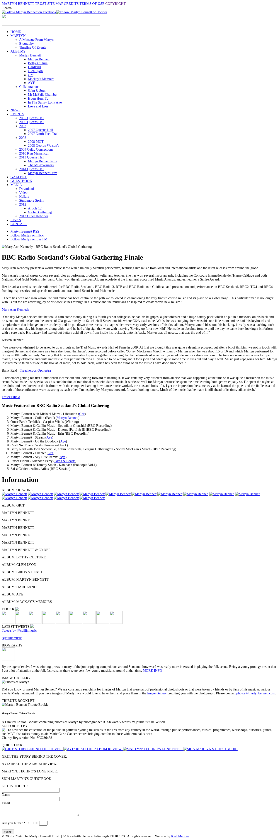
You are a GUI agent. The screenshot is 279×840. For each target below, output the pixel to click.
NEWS (15, 110)
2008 (22, 137)
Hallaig (24, 196)
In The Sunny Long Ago (45, 102)
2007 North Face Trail (43, 134)
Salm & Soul (37, 90)
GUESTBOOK (21, 181)
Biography (26, 43)
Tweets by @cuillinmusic (19, 630)
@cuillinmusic (12, 638)
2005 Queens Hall (31, 118)
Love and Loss (38, 106)
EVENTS (17, 114)
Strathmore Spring (31, 200)
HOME (15, 32)
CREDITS (71, 3)
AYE (31, 83)
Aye (49, 437)
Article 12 (35, 208)
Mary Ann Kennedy (15, 309)
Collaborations (29, 86)
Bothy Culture (38, 63)
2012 (22, 204)
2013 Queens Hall (31, 157)
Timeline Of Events (32, 47)
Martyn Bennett (30, 55)
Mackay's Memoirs (41, 79)
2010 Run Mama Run (34, 153)
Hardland (34, 67)
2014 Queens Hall (31, 169)
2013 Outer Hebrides (33, 216)
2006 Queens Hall (31, 122)
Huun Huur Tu (38, 98)
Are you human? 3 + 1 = (20, 823)
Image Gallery (157, 693)
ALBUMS (17, 51)
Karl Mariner (180, 836)
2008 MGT (36, 141)
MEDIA (16, 185)
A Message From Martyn (36, 39)
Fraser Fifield (11, 397)
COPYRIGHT (115, 3)
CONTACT (18, 224)
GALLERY (18, 177)
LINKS (15, 220)
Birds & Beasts (64, 461)
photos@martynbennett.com (255, 693)
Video (23, 192)
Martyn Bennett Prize (42, 161)
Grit (30, 75)
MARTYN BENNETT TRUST (24, 3)
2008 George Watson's (43, 145)
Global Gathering (40, 212)
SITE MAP (55, 3)
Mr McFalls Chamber (43, 94)
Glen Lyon (35, 71)
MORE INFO (152, 670)
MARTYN (18, 35)
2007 (22, 126)
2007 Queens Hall (40, 130)
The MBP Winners (41, 165)
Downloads (27, 188)
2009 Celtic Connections (36, 149)
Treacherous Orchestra (35, 370)
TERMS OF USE (92, 3)
